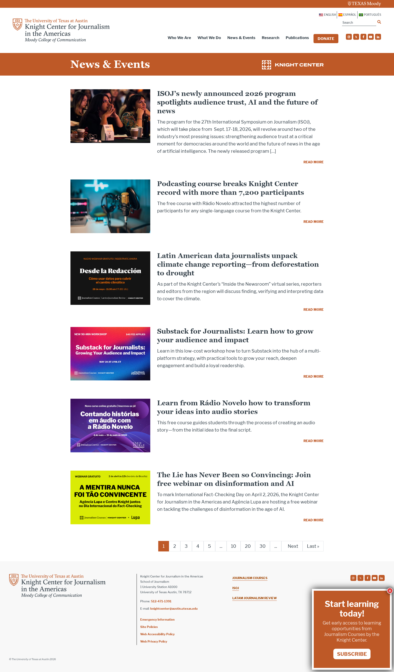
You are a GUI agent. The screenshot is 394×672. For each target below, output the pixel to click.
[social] (349, 37)
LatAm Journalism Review (254, 598)
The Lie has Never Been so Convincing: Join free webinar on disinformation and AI (234, 479)
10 (233, 546)
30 (262, 546)
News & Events (241, 37)
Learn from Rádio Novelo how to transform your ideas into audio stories (233, 407)
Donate (326, 38)
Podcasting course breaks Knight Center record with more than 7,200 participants (230, 188)
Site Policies (149, 627)
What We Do (209, 37)
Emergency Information (157, 619)
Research (270, 37)
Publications (297, 37)
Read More (313, 162)
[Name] (379, 22)
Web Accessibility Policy (157, 634)
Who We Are (179, 37)
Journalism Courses (249, 578)
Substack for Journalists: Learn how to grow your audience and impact (235, 335)
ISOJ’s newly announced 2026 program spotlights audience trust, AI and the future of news (237, 102)
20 (248, 546)
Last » (313, 546)
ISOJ (235, 588)
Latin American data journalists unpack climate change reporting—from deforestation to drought (238, 264)
